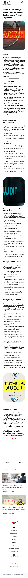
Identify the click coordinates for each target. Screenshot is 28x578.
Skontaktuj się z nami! (14, 446)
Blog (14, 545)
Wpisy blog (4, 491)
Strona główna (14, 530)
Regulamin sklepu (14, 551)
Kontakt (14, 542)
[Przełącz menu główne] (25, 2)
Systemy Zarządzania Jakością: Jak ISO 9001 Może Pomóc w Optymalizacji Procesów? (13, 509)
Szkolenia (14, 539)
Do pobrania (14, 536)
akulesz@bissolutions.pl (14, 563)
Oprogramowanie (14, 533)
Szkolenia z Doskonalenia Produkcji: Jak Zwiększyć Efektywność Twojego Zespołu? (13, 487)
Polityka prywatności (14, 548)
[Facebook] (14, 527)
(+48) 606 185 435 (14, 556)
